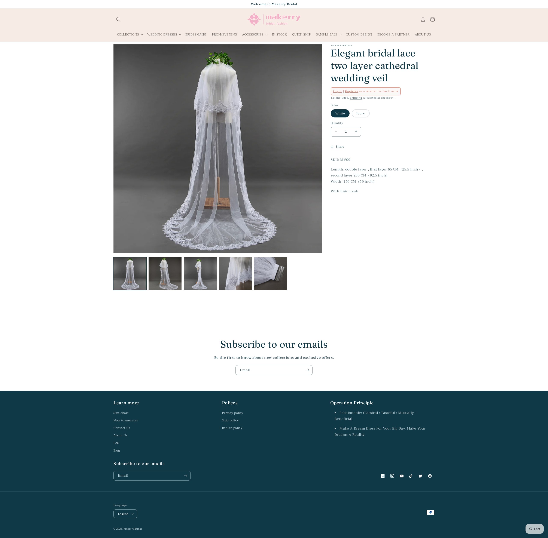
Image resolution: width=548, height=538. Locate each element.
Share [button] (340, 146)
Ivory (360, 113)
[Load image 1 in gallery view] (129, 273)
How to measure (125, 420)
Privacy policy (232, 412)
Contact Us (121, 427)
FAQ (116, 442)
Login (337, 91)
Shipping (356, 98)
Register (351, 91)
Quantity (337, 123)
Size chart (121, 412)
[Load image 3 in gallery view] (200, 273)
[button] (118, 19)
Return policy (232, 427)
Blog (116, 450)
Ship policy (230, 420)
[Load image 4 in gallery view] (235, 273)
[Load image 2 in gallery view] (165, 273)
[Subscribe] (307, 370)
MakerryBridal (133, 529)
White (340, 113)
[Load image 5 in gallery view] (270, 273)
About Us (120, 435)
